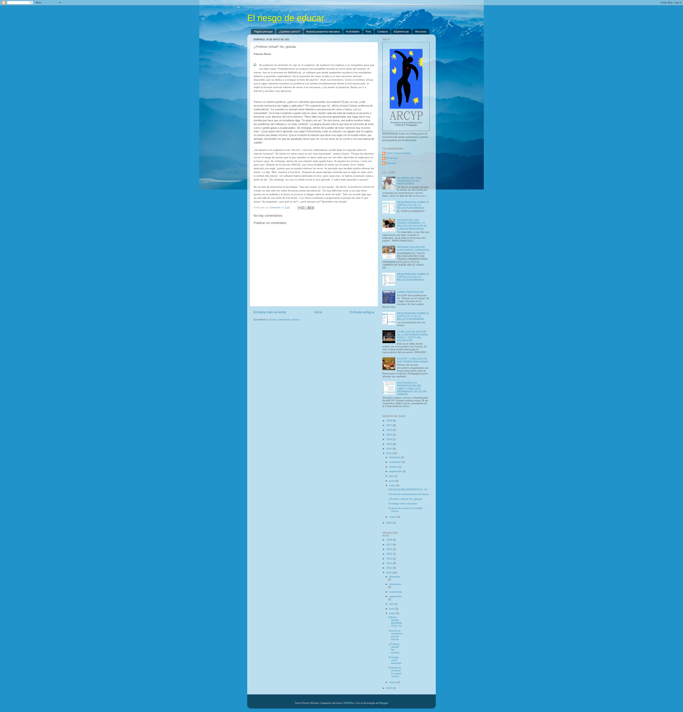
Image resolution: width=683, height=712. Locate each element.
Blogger (383, 703)
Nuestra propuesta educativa (323, 31)
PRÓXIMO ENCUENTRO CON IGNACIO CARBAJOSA (413, 248)
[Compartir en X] (306, 208)
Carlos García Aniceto (398, 153)
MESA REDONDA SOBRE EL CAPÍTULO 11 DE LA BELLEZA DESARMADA (413, 205)
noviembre (395, 462)
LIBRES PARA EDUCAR (410, 292)
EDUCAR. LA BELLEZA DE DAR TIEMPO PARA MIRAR (412, 360)
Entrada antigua (362, 312)
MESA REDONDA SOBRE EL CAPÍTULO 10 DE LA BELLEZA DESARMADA (413, 277)
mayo (392, 485)
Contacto (382, 31)
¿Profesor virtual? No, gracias (405, 499)
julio (391, 476)
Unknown (391, 163)
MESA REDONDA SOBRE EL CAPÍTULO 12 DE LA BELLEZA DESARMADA (413, 316)
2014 (389, 439)
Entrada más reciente (269, 312)
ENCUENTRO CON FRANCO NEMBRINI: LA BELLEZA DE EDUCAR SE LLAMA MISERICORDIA (412, 224)
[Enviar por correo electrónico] (299, 208)
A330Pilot (348, 703)
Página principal (263, 31)
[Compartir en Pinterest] (312, 208)
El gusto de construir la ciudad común (394, 672)
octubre (393, 466)
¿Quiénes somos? (289, 31)
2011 (389, 453)
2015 (389, 434)
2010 (389, 522)
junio (392, 481)
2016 (389, 430)
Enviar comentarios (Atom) (284, 319)
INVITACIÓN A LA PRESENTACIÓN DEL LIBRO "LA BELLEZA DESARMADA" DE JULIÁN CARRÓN (412, 388)
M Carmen (392, 158)
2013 (389, 444)
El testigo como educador (402, 503)
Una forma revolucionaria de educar (408, 494)
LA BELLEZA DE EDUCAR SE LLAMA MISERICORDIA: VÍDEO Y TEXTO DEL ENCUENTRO (412, 336)
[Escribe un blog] (302, 208)
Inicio (318, 312)
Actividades (352, 31)
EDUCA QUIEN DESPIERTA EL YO (407, 489)
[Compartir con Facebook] (309, 208)
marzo (393, 517)
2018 (389, 420)
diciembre (395, 457)
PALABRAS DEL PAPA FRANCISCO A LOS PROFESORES (409, 181)
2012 (389, 448)
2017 (389, 425)
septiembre (396, 471)
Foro (368, 31)
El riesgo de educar (285, 18)
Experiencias (401, 31)
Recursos (421, 31)
